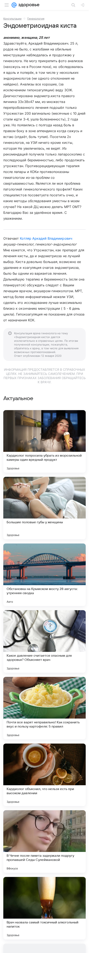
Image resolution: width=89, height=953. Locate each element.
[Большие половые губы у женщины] (44, 508)
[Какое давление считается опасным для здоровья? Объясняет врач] (44, 641)
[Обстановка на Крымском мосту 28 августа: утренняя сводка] (44, 574)
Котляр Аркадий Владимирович (46, 238)
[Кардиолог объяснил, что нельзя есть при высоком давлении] (44, 775)
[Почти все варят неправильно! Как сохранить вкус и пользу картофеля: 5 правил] (44, 708)
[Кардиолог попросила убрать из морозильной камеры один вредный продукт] (44, 441)
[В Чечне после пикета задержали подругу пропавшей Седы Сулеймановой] (44, 841)
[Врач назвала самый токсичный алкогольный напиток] (44, 908)
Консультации (12, 18)
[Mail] (14, 5)
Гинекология (35, 18)
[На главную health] (28, 5)
